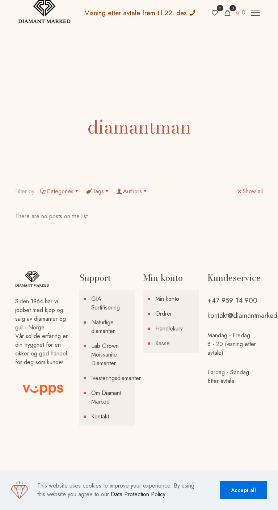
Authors (132, 191)
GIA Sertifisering (105, 303)
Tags (98, 191)
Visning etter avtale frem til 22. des (137, 13)
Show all (253, 191)
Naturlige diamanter (103, 326)
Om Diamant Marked (106, 397)
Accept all (243, 490)
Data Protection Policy (138, 494)
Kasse (162, 343)
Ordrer (163, 313)
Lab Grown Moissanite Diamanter (105, 354)
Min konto (167, 299)
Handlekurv (169, 328)
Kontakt (100, 416)
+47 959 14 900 (232, 300)
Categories (60, 191)
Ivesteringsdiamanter (111, 378)
